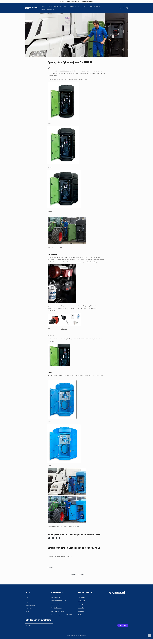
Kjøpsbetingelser (30, 605)
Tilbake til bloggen (78, 574)
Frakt (26, 603)
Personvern (28, 608)
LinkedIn (81, 604)
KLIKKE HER (54, 538)
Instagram (81, 600)
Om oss (27, 600)
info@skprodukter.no (58, 611)
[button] (43, 6)
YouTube (81, 608)
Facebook (81, 597)
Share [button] (51, 567)
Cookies (27, 611)
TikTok (80, 615)
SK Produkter (74, 635)
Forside (27, 597)
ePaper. (77, 526)
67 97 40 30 (58, 608)
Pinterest (81, 611)
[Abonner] (51, 625)
